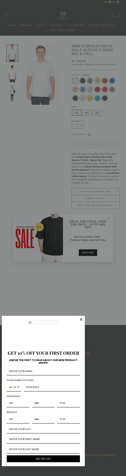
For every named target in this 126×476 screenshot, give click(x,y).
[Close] (81, 319)
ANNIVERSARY (13, 396)
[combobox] (14, 387)
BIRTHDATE (12, 412)
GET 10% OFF (43, 459)
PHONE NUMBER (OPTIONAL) (20, 380)
